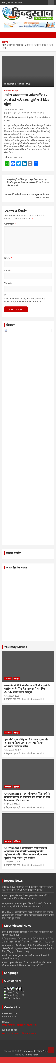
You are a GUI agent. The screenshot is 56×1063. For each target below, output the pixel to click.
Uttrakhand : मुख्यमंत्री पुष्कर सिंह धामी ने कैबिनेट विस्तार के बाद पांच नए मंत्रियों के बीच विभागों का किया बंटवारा (27, 797)
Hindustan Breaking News (35, 1050)
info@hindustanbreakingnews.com (19, 1024)
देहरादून (15, 90)
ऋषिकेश (17, 841)
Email (7, 270)
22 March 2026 (11, 804)
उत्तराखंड (7, 90)
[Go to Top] (51, 1050)
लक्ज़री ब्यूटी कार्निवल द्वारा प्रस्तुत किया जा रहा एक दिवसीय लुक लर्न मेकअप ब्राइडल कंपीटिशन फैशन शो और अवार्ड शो (28, 182)
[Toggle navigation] (5, 35)
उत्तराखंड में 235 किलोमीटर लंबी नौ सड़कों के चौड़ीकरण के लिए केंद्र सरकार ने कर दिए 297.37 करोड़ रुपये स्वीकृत (27, 689)
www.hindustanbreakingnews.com (19, 1033)
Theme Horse (31, 1054)
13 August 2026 (11, 695)
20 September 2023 (13, 109)
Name (8, 257)
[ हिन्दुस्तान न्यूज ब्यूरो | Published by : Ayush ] (24, 112)
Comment (10, 223)
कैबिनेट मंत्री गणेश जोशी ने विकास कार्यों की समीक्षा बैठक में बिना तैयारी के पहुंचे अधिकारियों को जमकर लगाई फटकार (27, 940)
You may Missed (15, 647)
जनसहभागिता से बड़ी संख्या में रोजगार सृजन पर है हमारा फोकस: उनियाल (27, 196)
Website (8, 283)
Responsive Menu (51, 2)
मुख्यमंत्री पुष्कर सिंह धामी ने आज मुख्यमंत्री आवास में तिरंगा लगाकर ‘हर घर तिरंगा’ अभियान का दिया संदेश (26, 743)
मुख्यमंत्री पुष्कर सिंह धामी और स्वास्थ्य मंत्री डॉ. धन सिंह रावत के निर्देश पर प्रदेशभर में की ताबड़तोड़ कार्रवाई (27, 964)
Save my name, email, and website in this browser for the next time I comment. (24, 300)
